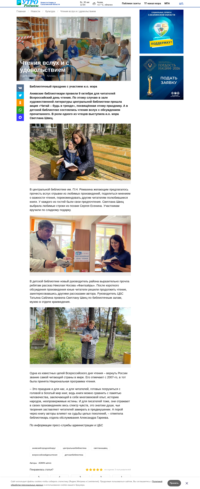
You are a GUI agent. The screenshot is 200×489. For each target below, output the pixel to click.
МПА (167, 3)
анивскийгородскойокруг (44, 448)
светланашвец (100, 448)
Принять (174, 483)
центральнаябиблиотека (74, 448)
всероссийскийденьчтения (44, 455)
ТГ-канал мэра (152, 3)
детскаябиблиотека (74, 455)
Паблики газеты (131, 3)
